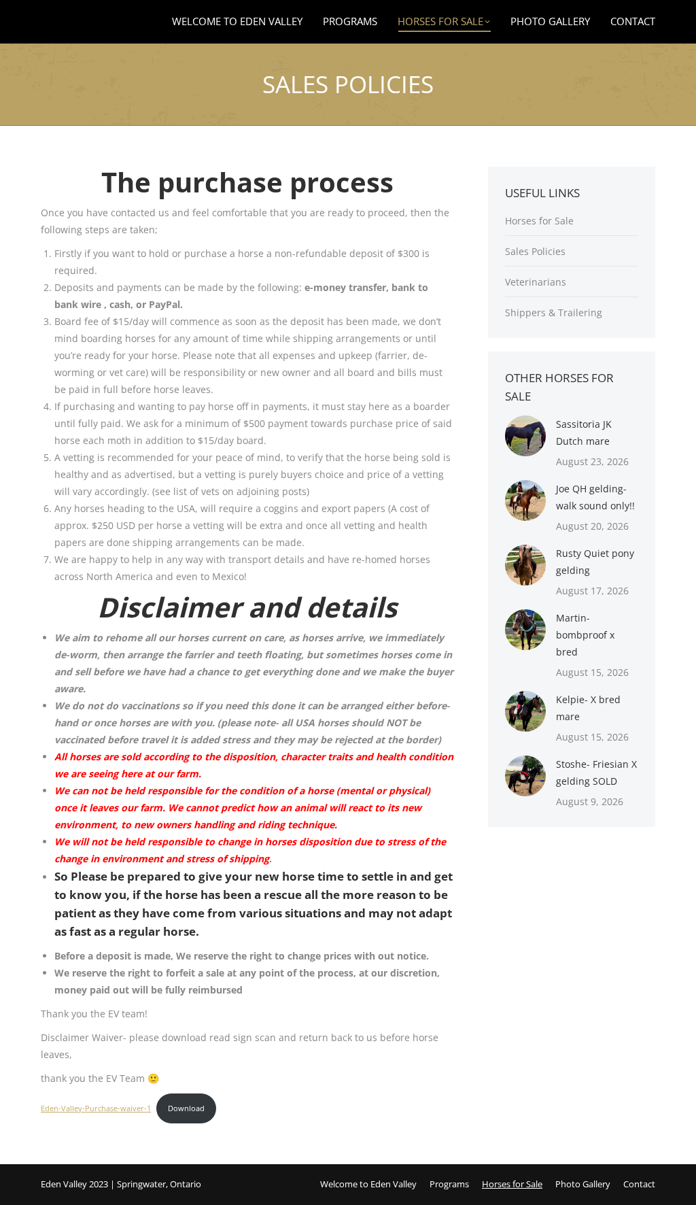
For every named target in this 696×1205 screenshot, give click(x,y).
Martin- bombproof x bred (585, 634)
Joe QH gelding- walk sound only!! (595, 497)
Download (186, 1108)
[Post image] (525, 435)
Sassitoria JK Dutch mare (584, 432)
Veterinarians (535, 281)
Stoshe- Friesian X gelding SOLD (596, 772)
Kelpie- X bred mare (588, 708)
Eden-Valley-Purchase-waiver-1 (96, 1108)
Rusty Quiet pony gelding (595, 562)
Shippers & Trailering (553, 312)
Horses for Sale (539, 220)
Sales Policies (535, 251)
